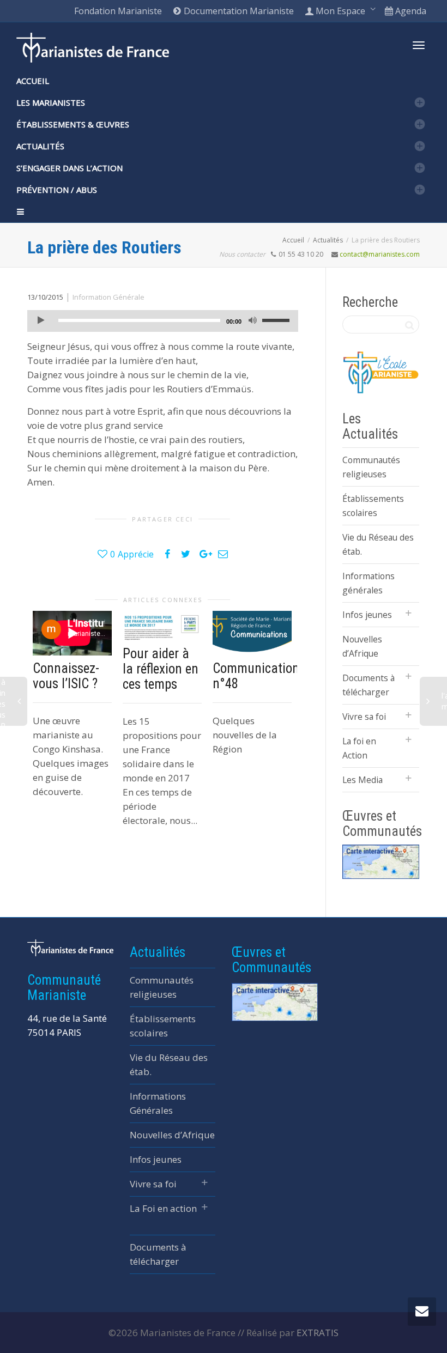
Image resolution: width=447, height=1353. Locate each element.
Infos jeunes (367, 615)
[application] (162, 321)
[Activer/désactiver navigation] (419, 45)
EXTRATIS (318, 1332)
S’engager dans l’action (69, 167)
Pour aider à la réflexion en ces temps (160, 669)
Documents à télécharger (368, 685)
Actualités (40, 146)
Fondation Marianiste (118, 11)
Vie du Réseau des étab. (378, 544)
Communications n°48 (259, 675)
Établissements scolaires (373, 506)
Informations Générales (158, 1103)
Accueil (32, 80)
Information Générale (108, 297)
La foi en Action (359, 748)
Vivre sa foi (364, 717)
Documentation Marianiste (238, 11)
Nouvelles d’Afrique (362, 646)
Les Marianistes (50, 102)
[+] (162, 625)
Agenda (409, 11)
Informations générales (368, 583)
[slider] (277, 320)
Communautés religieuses (371, 467)
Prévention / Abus (56, 189)
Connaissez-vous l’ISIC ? (66, 675)
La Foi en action (163, 1208)
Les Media (362, 780)
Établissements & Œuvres (72, 124)
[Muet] (252, 321)
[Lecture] (40, 321)
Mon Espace (340, 11)
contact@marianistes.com (380, 254)
